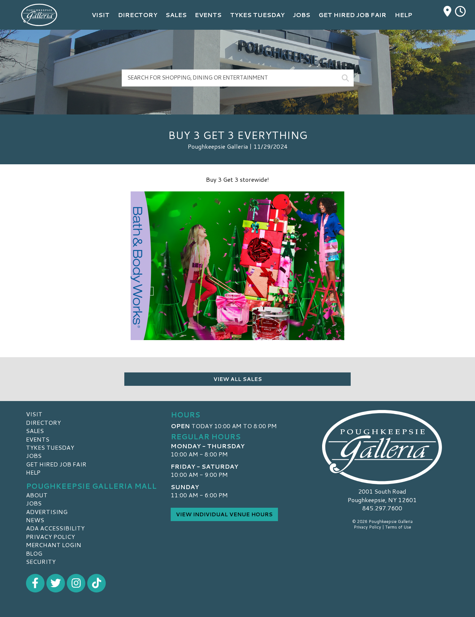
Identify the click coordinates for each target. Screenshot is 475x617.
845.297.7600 (382, 508)
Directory (43, 422)
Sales (35, 430)
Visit (34, 414)
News (35, 520)
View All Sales (237, 379)
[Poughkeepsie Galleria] (382, 447)
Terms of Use (398, 527)
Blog (34, 553)
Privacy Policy (50, 536)
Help (33, 472)
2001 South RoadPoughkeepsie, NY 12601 (382, 495)
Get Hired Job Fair (56, 464)
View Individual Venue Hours (224, 514)
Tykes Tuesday (50, 447)
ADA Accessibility (55, 528)
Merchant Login (53, 544)
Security (41, 561)
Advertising (47, 511)
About (37, 495)
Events (37, 439)
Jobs (34, 455)
